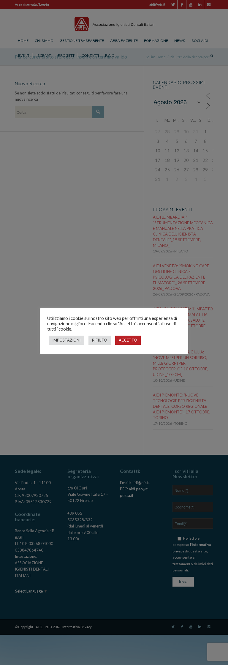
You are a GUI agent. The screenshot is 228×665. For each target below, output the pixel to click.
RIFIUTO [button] (99, 340)
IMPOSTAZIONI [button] (66, 340)
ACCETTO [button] (128, 340)
